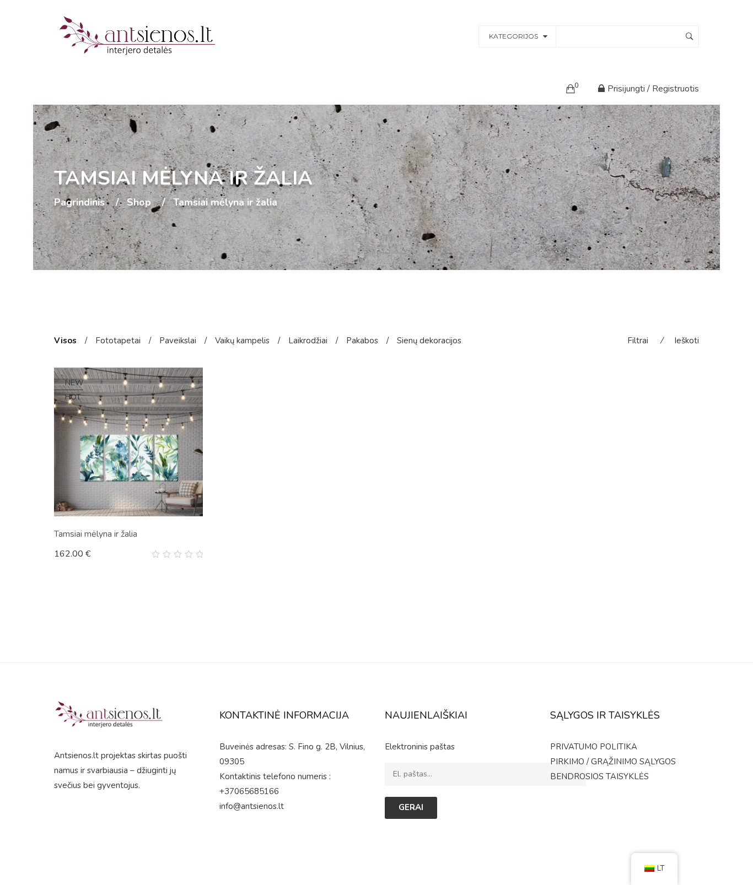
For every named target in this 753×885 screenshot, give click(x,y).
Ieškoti (686, 340)
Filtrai (637, 340)
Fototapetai (118, 340)
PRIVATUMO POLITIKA (593, 746)
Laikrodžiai (307, 340)
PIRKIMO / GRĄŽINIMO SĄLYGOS (613, 761)
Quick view (199, 554)
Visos (65, 340)
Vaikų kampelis (242, 340)
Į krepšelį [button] (77, 553)
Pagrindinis (79, 203)
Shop (139, 203)
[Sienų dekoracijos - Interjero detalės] (139, 35)
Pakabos (362, 340)
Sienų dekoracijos (429, 340)
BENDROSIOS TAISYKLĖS (599, 776)
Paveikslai (177, 340)
